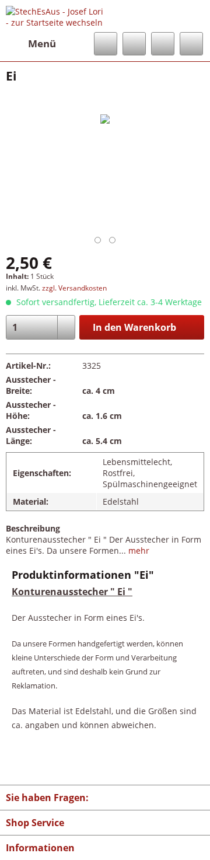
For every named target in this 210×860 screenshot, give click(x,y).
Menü (42, 43)
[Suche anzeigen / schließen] (105, 43)
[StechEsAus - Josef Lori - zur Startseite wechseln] (55, 16)
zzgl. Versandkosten (74, 288)
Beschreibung (33, 528)
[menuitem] (31, 43)
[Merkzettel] (134, 43)
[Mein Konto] (162, 43)
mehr (137, 550)
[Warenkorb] (191, 43)
